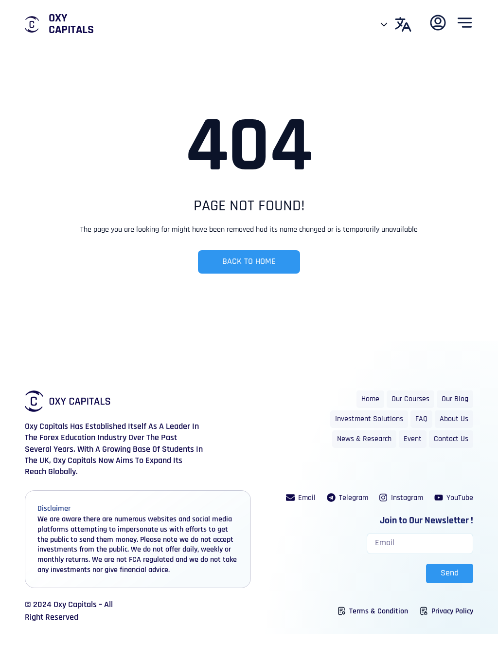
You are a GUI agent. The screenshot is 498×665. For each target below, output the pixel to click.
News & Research (364, 439)
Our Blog (455, 399)
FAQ (421, 419)
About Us (454, 419)
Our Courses (410, 399)
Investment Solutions (369, 419)
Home (370, 399)
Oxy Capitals (71, 24)
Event (413, 439)
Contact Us (451, 439)
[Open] (384, 24)
